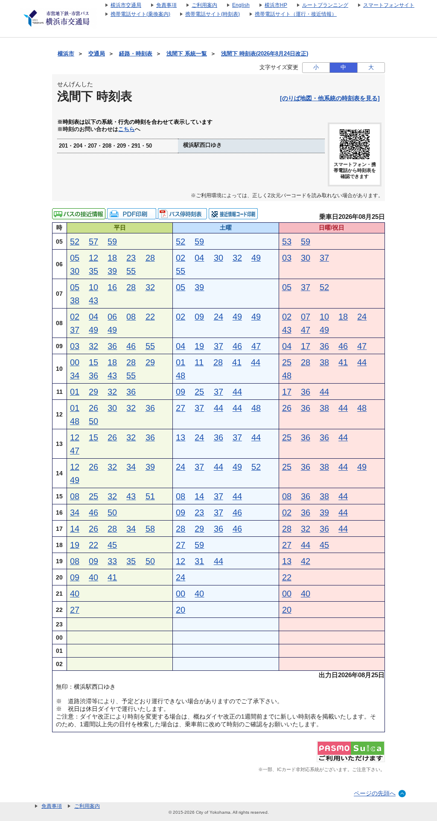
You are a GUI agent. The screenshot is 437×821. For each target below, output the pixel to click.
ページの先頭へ (375, 793)
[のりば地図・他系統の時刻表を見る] (330, 98)
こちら (126, 129)
